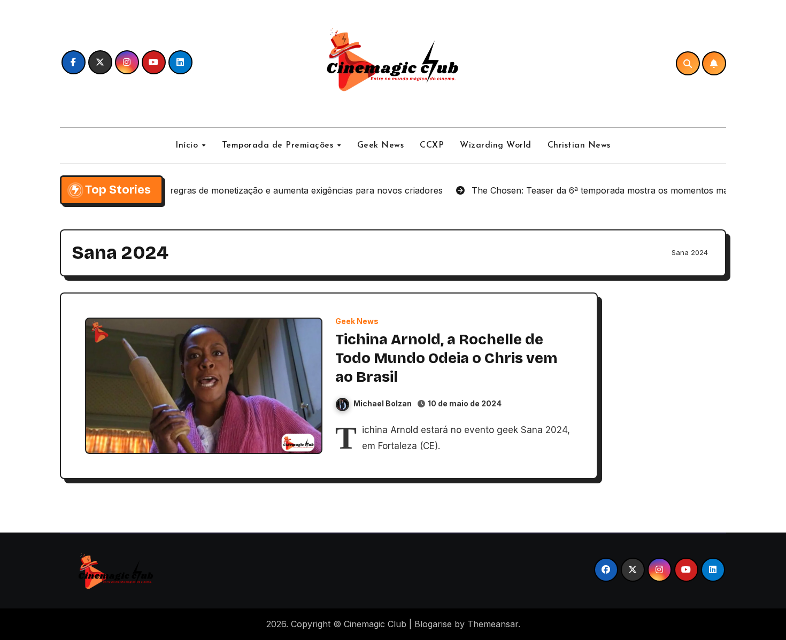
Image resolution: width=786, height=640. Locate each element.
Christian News (579, 145)
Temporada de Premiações (279, 145)
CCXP (432, 145)
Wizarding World (495, 145)
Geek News (380, 145)
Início (188, 145)
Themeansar (492, 624)
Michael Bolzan (382, 403)
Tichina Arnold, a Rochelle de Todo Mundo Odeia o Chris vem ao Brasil (446, 358)
